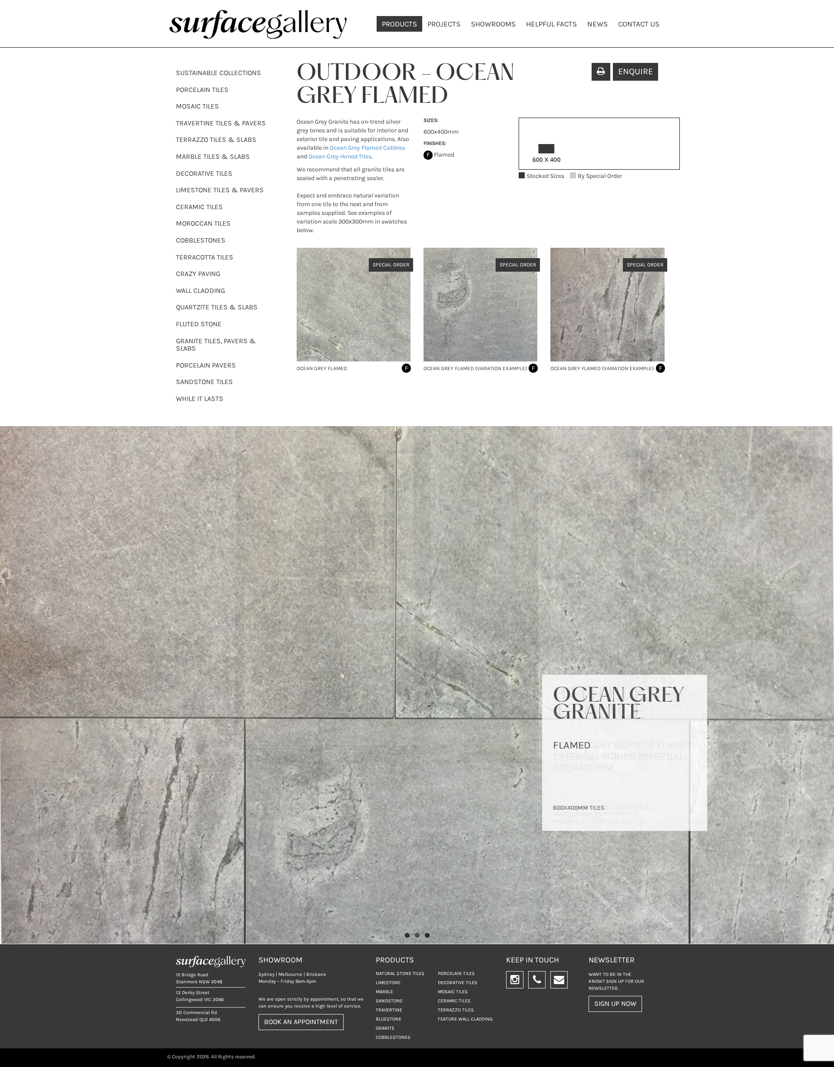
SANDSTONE (389, 1001)
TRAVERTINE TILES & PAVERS (221, 123)
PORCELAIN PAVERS (206, 365)
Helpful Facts (551, 24)
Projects (443, 24)
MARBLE (384, 992)
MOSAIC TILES (197, 106)
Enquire (635, 71)
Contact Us (638, 24)
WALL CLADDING (200, 290)
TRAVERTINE (389, 1010)
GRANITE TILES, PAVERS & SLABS (216, 345)
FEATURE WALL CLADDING (465, 1019)
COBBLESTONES (200, 240)
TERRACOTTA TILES (204, 257)
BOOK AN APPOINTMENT (301, 1022)
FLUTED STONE (199, 324)
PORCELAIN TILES (202, 89)
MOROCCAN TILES (203, 223)
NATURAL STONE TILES (400, 973)
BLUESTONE (388, 1019)
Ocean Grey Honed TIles (339, 156)
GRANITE (385, 1028)
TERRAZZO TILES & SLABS (216, 139)
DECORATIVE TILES (204, 173)
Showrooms (493, 24)
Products (399, 24)
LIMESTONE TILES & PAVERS (220, 190)
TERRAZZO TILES (456, 1010)
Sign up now (615, 1003)
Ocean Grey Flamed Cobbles (367, 147)
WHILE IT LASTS (199, 398)
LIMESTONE (388, 982)
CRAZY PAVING (198, 273)
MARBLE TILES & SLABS (213, 156)
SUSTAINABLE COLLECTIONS (218, 73)
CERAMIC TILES (199, 207)
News (597, 24)
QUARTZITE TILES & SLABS (217, 307)
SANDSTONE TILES (204, 382)
